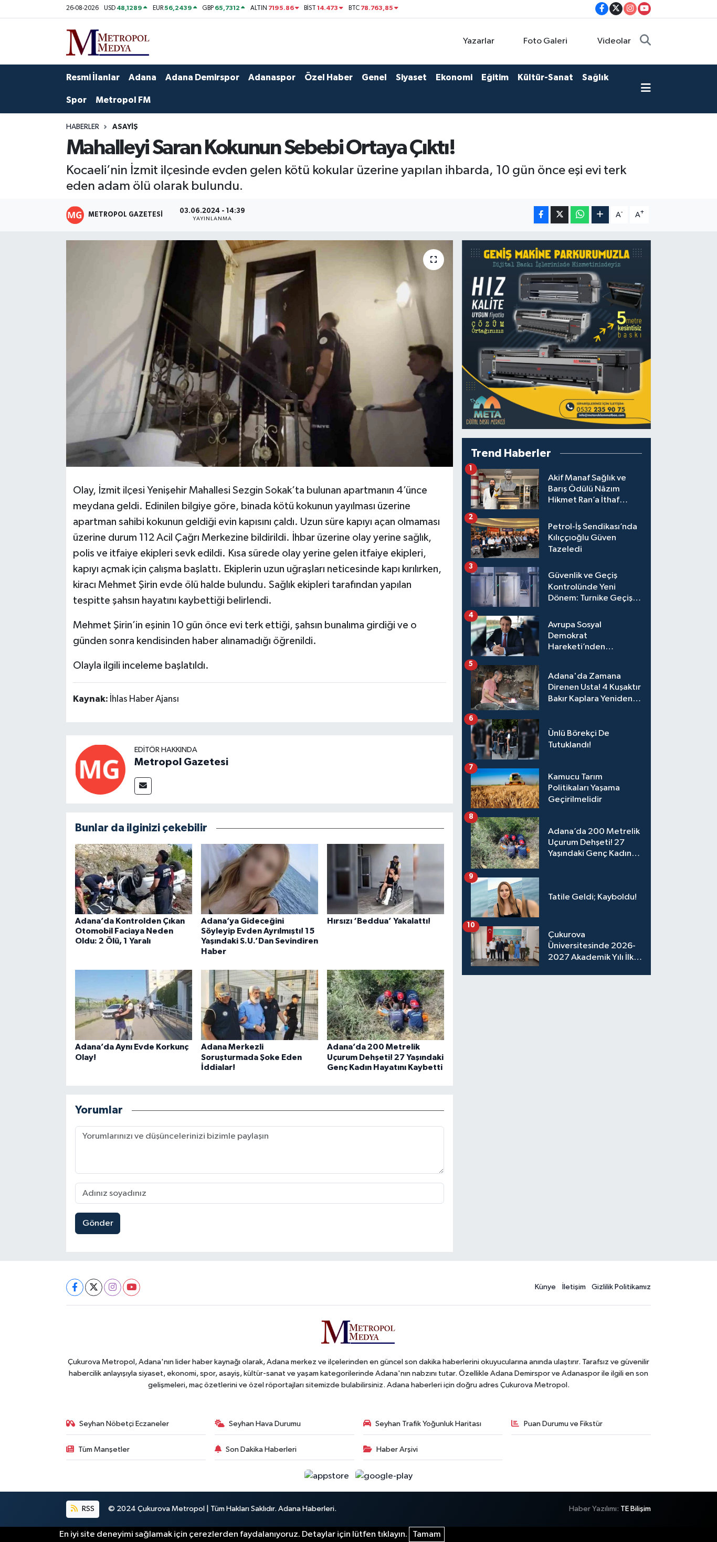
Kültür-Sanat (545, 77)
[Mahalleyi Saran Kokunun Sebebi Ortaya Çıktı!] (259, 353)
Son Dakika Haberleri (261, 1449)
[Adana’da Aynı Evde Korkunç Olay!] (133, 1004)
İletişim (574, 1287)
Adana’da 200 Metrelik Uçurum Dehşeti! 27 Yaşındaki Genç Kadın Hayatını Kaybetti (385, 1057)
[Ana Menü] (646, 89)
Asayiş (125, 127)
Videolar (614, 41)
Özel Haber (328, 77)
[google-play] (384, 1475)
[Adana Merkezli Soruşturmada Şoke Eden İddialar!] (259, 1004)
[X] (93, 1287)
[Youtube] (131, 1287)
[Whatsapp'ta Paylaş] (580, 214)
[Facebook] (74, 1287)
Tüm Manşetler (104, 1449)
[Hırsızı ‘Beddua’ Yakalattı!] (385, 878)
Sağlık (595, 77)
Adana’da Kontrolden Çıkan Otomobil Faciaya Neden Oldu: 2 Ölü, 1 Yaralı (130, 931)
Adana (142, 77)
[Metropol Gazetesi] (100, 769)
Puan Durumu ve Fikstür (563, 1424)
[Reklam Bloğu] (556, 334)
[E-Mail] (143, 786)
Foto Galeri (545, 41)
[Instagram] (112, 1287)
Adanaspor (272, 77)
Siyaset (411, 77)
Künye (545, 1287)
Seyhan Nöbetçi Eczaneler (124, 1424)
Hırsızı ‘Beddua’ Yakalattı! (378, 921)
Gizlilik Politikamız (621, 1287)
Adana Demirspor (202, 77)
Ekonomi (454, 77)
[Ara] (645, 41)
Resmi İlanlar (93, 77)
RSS (87, 1509)
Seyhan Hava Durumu (265, 1424)
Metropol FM (123, 99)
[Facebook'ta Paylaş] (541, 214)
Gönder (97, 1223)
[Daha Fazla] (600, 214)
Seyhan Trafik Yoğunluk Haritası (428, 1424)
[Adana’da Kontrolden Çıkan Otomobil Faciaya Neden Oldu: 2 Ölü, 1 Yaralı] (133, 878)
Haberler (82, 127)
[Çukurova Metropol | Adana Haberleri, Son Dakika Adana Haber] (108, 40)
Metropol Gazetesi (181, 762)
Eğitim (495, 77)
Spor (76, 99)
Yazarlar (478, 41)
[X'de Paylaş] (559, 214)
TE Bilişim (635, 1509)
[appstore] (327, 1475)
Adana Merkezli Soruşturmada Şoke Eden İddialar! (251, 1057)
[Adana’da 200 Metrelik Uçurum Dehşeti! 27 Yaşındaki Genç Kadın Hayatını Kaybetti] (385, 1004)
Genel (374, 77)
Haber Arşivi (397, 1449)
